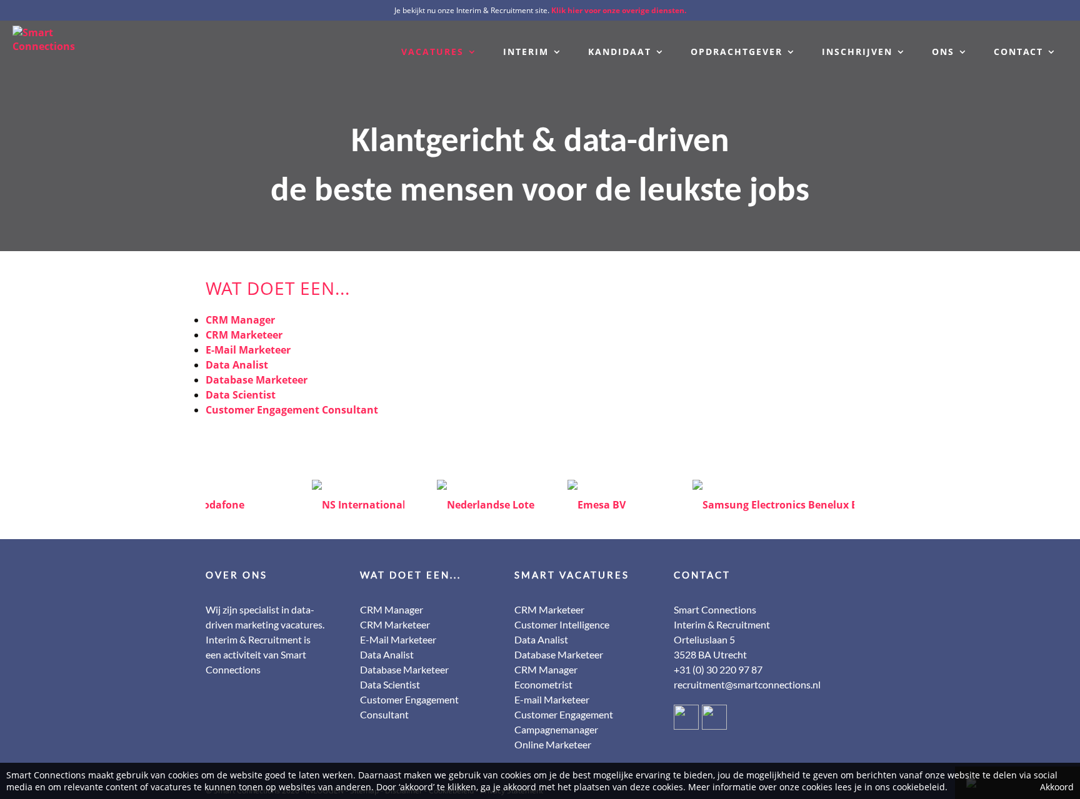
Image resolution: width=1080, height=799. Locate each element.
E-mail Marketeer (551, 699)
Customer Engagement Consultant (292, 410)
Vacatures (432, 51)
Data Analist (237, 365)
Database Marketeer (257, 380)
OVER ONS (237, 574)
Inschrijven (857, 51)
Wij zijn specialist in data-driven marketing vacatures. (265, 616)
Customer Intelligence (561, 624)
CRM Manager (240, 320)
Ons (943, 51)
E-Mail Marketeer (248, 350)
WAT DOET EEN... (410, 574)
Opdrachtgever (736, 51)
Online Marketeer (552, 744)
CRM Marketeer (244, 335)
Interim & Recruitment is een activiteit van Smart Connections (258, 654)
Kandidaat (619, 51)
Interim (526, 51)
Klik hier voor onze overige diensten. (618, 10)
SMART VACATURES (571, 574)
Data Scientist (241, 395)
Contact (1018, 51)
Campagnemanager (556, 729)
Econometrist (543, 684)
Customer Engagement (563, 714)
